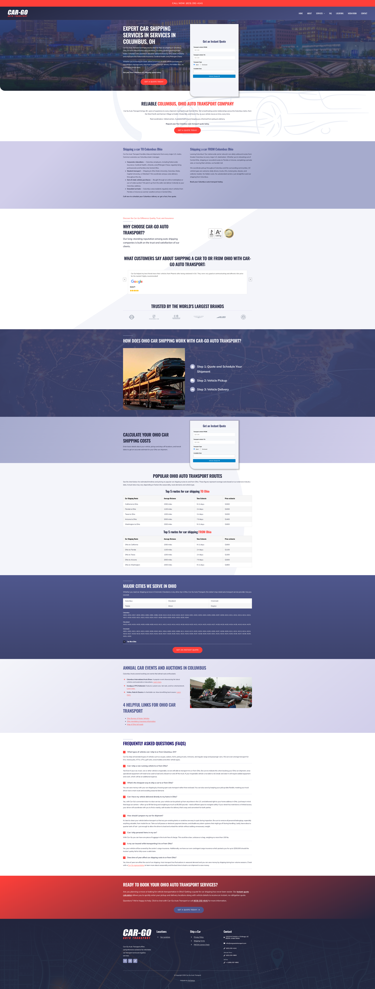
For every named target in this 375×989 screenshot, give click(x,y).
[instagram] (130, 961)
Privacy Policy (199, 937)
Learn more (157, 682)
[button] (187, 641)
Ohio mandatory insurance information (141, 721)
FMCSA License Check (201, 945)
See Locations (165, 937)
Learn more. (131, 688)
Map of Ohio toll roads (135, 724)
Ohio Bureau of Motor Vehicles (138, 718)
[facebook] (125, 961)
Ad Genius (191, 980)
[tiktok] (135, 961)
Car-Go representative (136, 865)
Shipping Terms (199, 941)
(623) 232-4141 (201, 900)
